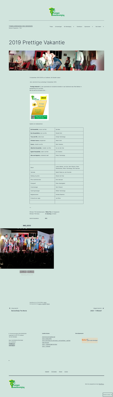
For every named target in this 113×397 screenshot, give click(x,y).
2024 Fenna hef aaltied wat (48, 336)
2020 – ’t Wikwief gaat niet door (49, 344)
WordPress (101, 384)
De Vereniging (67, 26)
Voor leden (98, 26)
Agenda (40, 303)
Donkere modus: (106, 394)
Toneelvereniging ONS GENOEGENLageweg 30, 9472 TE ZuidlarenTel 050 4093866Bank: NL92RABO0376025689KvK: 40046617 (17, 339)
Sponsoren (87, 26)
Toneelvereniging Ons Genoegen (21, 26)
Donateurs (79, 26)
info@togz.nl (12, 343)
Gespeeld (44, 303)
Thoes (51, 26)
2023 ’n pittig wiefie (47, 338)
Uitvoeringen (58, 26)
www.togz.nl (12, 345)
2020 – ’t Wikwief (46, 346)
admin (45, 302)
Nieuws (48, 303)
